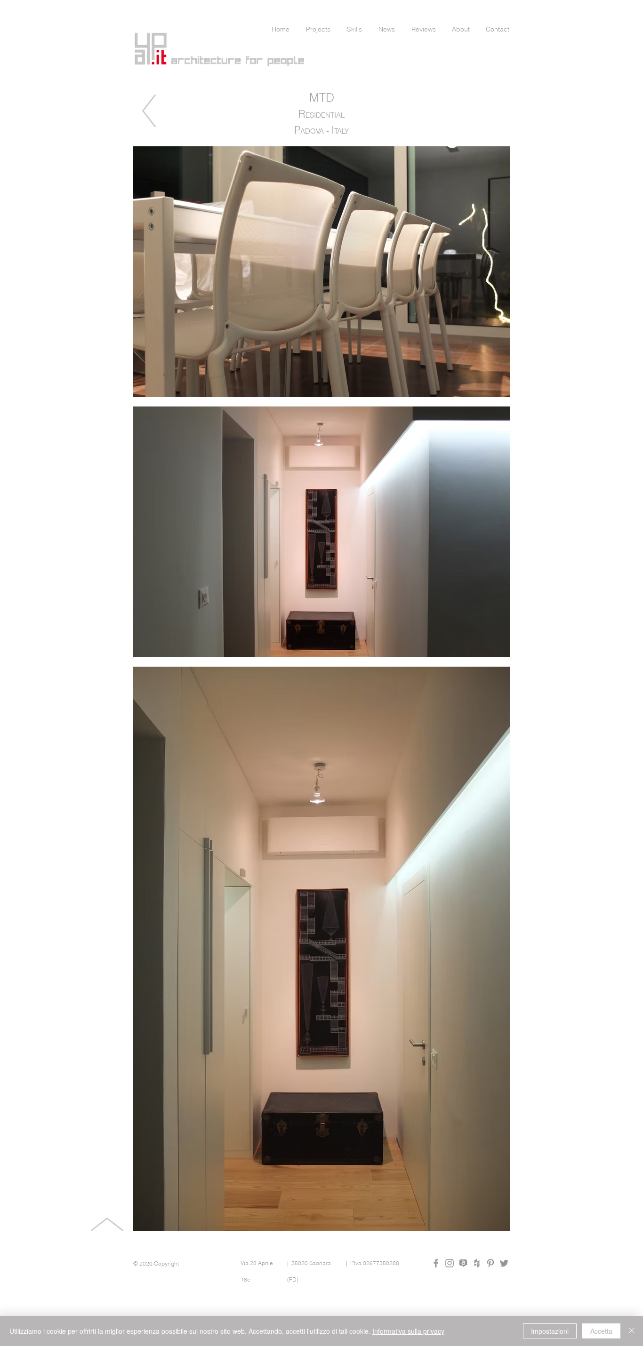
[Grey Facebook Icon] (436, 1263)
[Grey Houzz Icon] (476, 1263)
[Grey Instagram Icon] (449, 1263)
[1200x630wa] (463, 1263)
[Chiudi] (631, 1330)
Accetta (601, 1331)
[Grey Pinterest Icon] (490, 1263)
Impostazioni (550, 1331)
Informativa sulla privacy (408, 1331)
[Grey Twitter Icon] (504, 1263)
